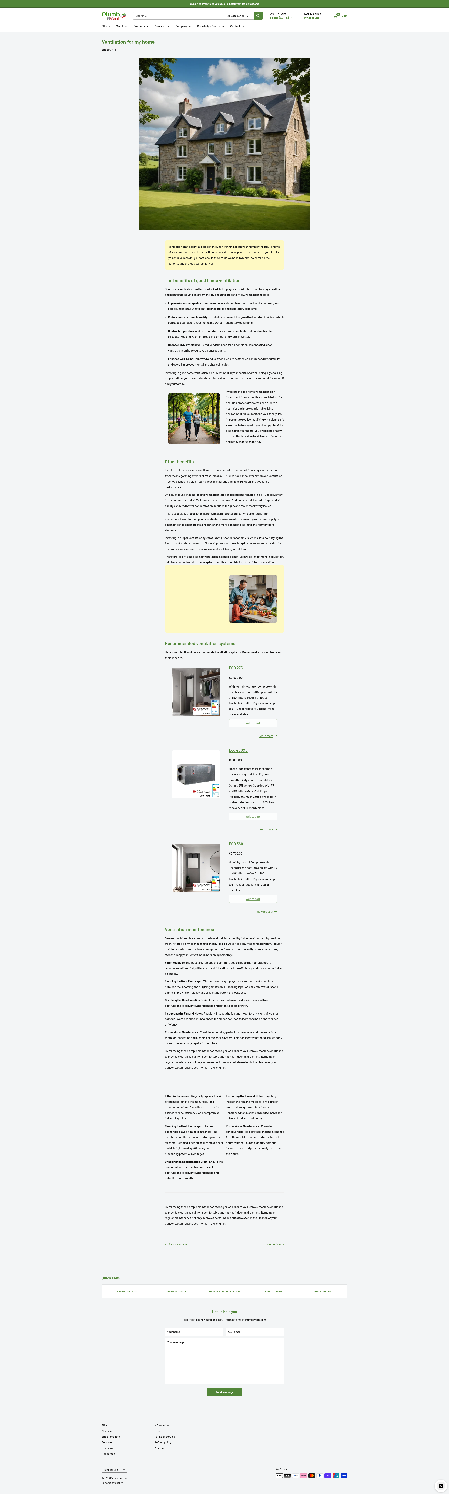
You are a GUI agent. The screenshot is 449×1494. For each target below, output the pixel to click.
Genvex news (322, 1291)
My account (311, 17)
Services (160, 26)
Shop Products (111, 1436)
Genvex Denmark (126, 1291)
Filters (106, 26)
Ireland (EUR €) (111, 1469)
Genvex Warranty (175, 1291)
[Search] (258, 16)
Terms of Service (164, 1436)
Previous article (177, 1244)
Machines (122, 26)
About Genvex (273, 1291)
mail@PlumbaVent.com (252, 1319)
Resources (108, 1453)
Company (181, 26)
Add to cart (253, 723)
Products (139, 26)
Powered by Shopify (112, 1482)
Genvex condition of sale (224, 1291)
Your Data (160, 1447)
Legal (157, 1430)
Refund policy (162, 1442)
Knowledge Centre (208, 26)
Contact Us (237, 26)
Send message (225, 1392)
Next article (274, 1244)
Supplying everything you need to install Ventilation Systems (224, 3)
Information (161, 1425)
